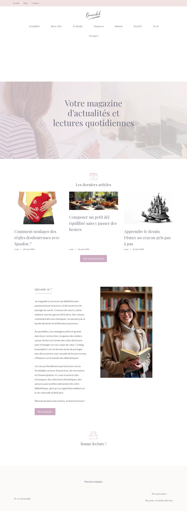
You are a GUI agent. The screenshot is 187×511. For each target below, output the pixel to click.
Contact (35, 3)
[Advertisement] (93, 61)
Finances (99, 26)
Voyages (93, 35)
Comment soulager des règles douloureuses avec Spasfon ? (37, 237)
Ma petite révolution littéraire (159, 500)
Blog (25, 3)
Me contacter (45, 411)
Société (138, 26)
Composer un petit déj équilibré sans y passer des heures (93, 223)
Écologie (78, 26)
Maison (119, 26)
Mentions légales (93, 481)
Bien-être (56, 26)
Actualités (34, 26)
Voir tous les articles (93, 258)
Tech (156, 26)
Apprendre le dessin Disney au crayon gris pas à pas (147, 237)
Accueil (16, 3)
